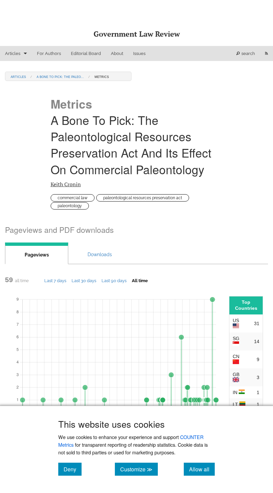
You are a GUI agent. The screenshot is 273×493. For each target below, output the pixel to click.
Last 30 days (84, 280)
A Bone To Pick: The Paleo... (60, 76)
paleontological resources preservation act (142, 198)
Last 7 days (55, 280)
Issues (139, 53)
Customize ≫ (139, 469)
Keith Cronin (66, 184)
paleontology (70, 206)
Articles (12, 53)
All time (140, 280)
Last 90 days (114, 280)
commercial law (73, 198)
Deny (73, 469)
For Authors (49, 53)
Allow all (202, 469)
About (117, 53)
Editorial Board (86, 53)
